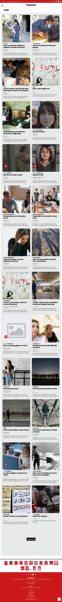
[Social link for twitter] (52, 1)
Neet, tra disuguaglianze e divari (15, 345)
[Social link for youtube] (58, 1)
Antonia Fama (35, 134)
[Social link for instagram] (56, 1)
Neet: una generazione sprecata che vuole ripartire (44, 260)
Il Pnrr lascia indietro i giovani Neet (16, 430)
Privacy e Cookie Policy (31, 599)
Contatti (3, 1)
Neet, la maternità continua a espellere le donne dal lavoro (14, 46)
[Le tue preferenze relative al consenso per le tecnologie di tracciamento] (59, 599)
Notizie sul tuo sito (31, 595)
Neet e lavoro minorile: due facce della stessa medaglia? (45, 474)
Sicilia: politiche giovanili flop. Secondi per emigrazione (14, 132)
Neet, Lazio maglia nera (41, 88)
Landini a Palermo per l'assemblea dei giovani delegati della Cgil (45, 303)
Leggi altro (31, 539)
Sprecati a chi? (38, 175)
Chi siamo (31, 590)
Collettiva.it (31, 577)
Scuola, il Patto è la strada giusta (15, 516)
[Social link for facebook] (54, 1)
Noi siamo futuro (39, 132)
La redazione (9, 1)
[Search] (21, 1)
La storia (31, 597)
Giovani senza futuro (11, 388)
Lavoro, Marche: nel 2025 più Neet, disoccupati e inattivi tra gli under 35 (16, 90)
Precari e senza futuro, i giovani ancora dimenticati (14, 303)
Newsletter (16, 1)
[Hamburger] (2, 5)
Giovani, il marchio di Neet (12, 175)
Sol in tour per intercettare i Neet (45, 388)
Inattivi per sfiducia (40, 516)
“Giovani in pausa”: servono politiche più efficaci (13, 260)
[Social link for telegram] (60, 1)
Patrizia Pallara (36, 49)
